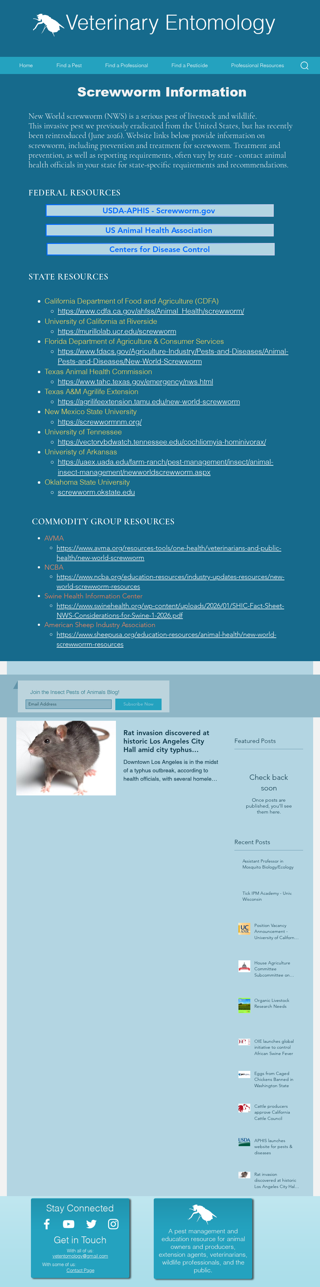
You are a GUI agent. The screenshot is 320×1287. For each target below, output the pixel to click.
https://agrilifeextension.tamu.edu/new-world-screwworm (149, 401)
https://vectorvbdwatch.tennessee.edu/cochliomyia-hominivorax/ (162, 441)
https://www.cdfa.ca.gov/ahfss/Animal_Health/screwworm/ (151, 310)
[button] (304, 66)
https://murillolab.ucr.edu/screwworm (117, 331)
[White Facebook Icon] (47, 1224)
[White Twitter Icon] (91, 1224)
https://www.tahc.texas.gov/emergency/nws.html (135, 381)
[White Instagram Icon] (113, 1224)
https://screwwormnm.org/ (100, 421)
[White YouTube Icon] (69, 1224)
